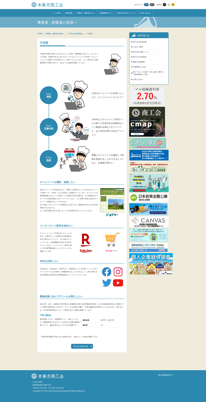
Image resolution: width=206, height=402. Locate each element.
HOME (39, 34)
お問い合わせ (138, 79)
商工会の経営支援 (139, 42)
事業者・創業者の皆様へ (55, 34)
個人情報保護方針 (165, 375)
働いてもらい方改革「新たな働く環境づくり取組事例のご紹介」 (149, 73)
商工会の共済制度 (139, 57)
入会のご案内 (138, 47)
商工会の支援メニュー (141, 52)
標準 (146, 4)
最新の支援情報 (139, 62)
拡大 (152, 4)
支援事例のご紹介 (139, 67)
